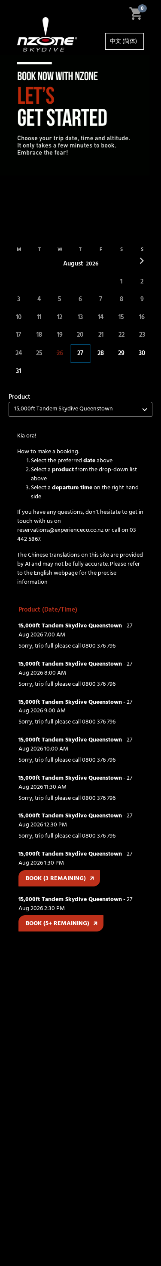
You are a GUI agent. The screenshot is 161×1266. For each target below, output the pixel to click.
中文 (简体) (123, 41)
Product (19, 397)
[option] (124, 41)
